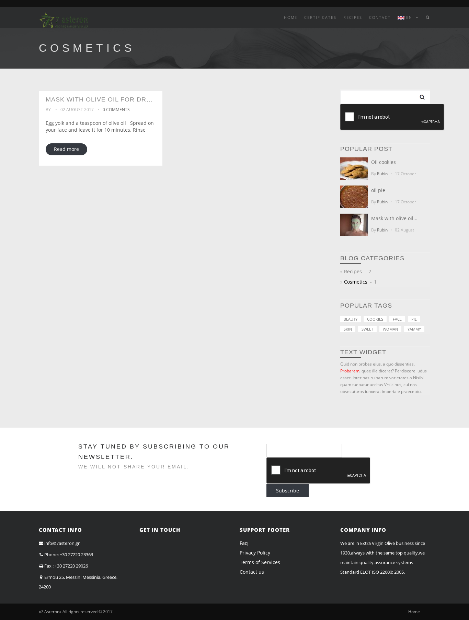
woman (390, 329)
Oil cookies (383, 162)
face (397, 319)
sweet (367, 329)
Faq (244, 543)
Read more (66, 149)
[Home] (63, 17)
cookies (375, 319)
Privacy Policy (255, 552)
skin (348, 329)
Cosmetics (355, 281)
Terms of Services (260, 562)
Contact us (252, 572)
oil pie (378, 190)
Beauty (350, 319)
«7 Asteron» (50, 612)
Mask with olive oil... (394, 218)
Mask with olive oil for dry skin (107, 99)
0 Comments (116, 109)
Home (414, 612)
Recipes (353, 271)
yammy (414, 329)
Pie (414, 319)
